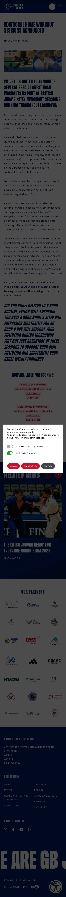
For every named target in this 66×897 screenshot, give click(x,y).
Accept (13, 466)
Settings (48, 466)
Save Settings (30, 466)
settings (40, 437)
